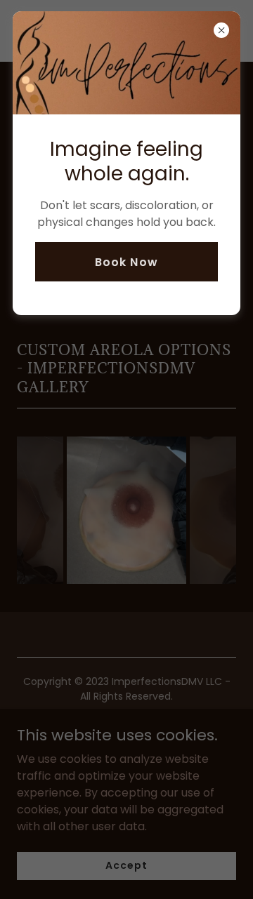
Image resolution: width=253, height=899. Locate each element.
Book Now (126, 262)
